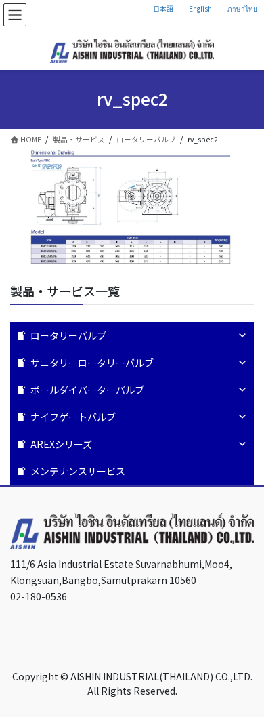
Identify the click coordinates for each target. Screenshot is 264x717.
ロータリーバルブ (68, 335)
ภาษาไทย (242, 8)
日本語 (163, 8)
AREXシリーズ (61, 444)
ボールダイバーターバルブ (87, 389)
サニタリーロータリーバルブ (92, 362)
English (200, 8)
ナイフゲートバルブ (73, 417)
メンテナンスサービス (77, 471)
